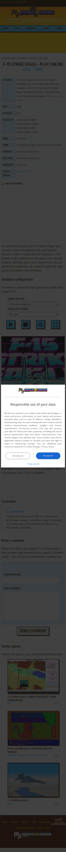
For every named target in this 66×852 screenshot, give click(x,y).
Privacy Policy (47, 446)
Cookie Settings (33, 446)
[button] (33, 464)
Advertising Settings (25, 443)
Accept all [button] (48, 455)
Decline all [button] (18, 455)
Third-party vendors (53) (31, 428)
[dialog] (33, 425)
